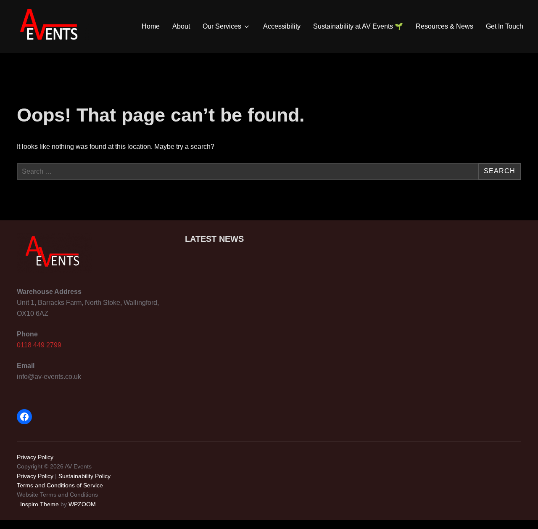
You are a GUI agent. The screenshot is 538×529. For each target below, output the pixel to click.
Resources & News (444, 26)
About (181, 26)
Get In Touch (504, 26)
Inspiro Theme (39, 504)
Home (151, 26)
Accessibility (282, 26)
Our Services (222, 26)
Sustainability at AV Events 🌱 (358, 26)
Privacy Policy (35, 457)
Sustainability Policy (84, 476)
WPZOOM (82, 504)
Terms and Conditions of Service (60, 485)
